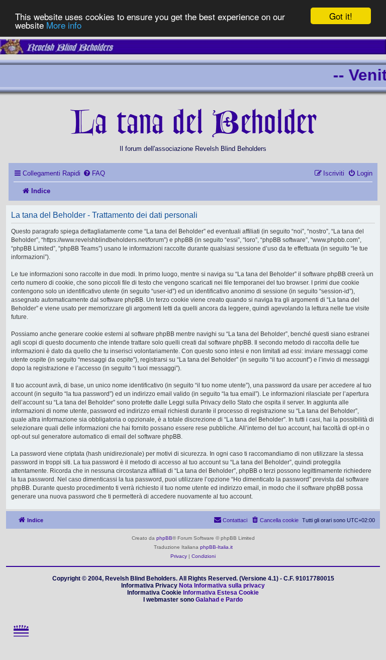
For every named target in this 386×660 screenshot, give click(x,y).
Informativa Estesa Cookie (221, 592)
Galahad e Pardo (219, 599)
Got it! (340, 16)
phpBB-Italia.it (216, 547)
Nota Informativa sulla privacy (222, 585)
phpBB (164, 538)
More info (63, 25)
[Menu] (20, 639)
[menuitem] (94, 173)
